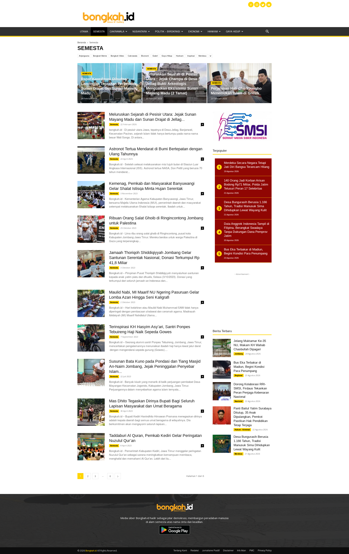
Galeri (155, 55)
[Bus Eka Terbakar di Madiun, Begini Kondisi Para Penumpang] (222, 369)
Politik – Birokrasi (167, 31)
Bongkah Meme (100, 55)
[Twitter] (263, 4)
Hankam (213, 31)
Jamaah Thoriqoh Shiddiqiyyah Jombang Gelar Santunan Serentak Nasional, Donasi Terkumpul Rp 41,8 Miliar (154, 257)
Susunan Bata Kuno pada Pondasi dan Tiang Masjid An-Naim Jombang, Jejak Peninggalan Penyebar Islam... (154, 366)
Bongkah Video (117, 55)
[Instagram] (257, 4)
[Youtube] (269, 4)
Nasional (238, 401)
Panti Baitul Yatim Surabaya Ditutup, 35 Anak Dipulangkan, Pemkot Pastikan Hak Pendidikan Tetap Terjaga (252, 417)
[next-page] (118, 476)
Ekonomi (193, 31)
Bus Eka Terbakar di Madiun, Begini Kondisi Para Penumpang (249, 367)
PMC (251, 550)
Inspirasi (191, 55)
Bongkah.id (91, 550)
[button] (267, 32)
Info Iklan (241, 550)
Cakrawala (117, 31)
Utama (84, 31)
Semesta (99, 31)
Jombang (239, 353)
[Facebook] (251, 4)
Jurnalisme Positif (211, 550)
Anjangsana (84, 55)
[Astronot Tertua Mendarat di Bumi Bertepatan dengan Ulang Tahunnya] (91, 160)
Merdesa (202, 55)
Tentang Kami (180, 550)
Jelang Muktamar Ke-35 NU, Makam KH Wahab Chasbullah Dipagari (250, 345)
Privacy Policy (265, 550)
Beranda (81, 42)
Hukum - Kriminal (242, 429)
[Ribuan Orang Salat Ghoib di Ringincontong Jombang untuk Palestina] (91, 229)
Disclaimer (228, 550)
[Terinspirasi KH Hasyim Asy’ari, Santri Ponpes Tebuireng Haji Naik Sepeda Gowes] (91, 338)
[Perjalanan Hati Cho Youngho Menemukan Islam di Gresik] (239, 83)
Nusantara (140, 31)
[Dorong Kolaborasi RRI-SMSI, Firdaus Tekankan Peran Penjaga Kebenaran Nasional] (222, 391)
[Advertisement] (205, 17)
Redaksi (194, 550)
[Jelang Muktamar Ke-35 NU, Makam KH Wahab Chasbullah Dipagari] (222, 348)
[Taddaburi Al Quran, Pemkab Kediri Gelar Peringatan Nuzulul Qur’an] (91, 446)
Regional (238, 375)
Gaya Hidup (233, 31)
